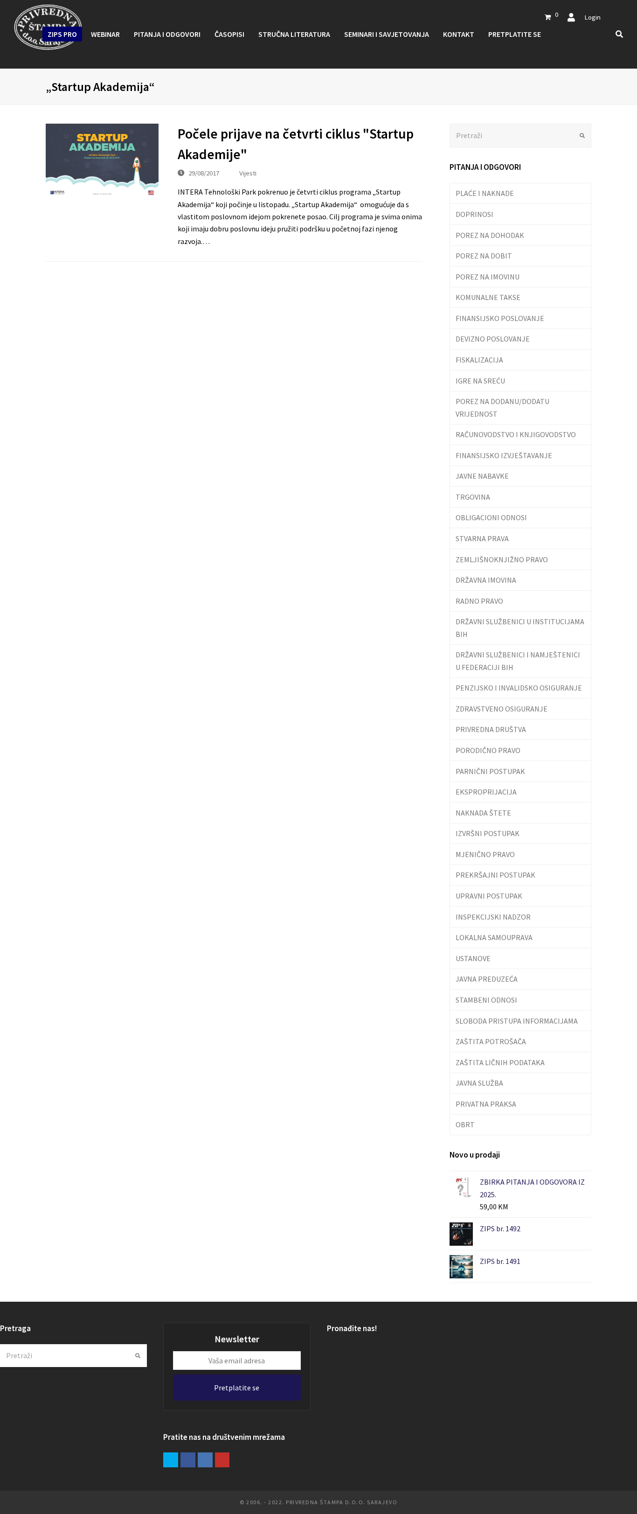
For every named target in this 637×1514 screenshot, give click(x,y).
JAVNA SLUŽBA (479, 1083)
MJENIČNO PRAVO (485, 854)
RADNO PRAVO (479, 601)
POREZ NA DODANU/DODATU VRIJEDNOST (502, 407)
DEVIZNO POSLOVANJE (493, 338)
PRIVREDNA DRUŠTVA (491, 729)
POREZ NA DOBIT (484, 255)
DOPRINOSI (474, 214)
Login (592, 17)
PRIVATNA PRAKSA (486, 1104)
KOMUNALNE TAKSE (488, 297)
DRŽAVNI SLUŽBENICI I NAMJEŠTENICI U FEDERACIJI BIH (518, 660)
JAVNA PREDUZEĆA (487, 979)
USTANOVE (473, 958)
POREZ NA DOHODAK (490, 235)
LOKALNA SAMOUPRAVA (494, 937)
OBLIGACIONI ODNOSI (491, 517)
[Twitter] (170, 1459)
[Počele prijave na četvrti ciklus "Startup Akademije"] (102, 161)
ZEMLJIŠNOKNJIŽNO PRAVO (502, 559)
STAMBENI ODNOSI (486, 1000)
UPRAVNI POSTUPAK (489, 895)
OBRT (465, 1124)
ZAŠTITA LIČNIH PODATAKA (500, 1062)
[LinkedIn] (205, 1459)
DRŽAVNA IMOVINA (486, 580)
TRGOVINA (473, 497)
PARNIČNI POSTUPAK (490, 771)
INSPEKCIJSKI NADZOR (493, 916)
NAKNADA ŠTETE (483, 812)
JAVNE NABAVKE (482, 476)
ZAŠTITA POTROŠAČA (491, 1041)
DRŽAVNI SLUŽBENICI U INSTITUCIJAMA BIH (520, 627)
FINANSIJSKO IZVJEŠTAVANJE (504, 455)
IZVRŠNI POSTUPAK (487, 833)
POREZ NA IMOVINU (487, 276)
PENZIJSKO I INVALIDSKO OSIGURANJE (519, 687)
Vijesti (247, 172)
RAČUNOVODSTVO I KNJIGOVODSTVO (516, 434)
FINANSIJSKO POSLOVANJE (500, 318)
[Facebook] (187, 1459)
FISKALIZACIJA (479, 359)
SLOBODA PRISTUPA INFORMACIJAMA (517, 1021)
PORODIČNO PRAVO (488, 750)
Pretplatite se (236, 1387)
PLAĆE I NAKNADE (485, 193)
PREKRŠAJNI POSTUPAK (495, 874)
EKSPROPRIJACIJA (486, 791)
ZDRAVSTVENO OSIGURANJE (501, 708)
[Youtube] (222, 1459)
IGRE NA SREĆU (480, 380)
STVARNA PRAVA (482, 538)
